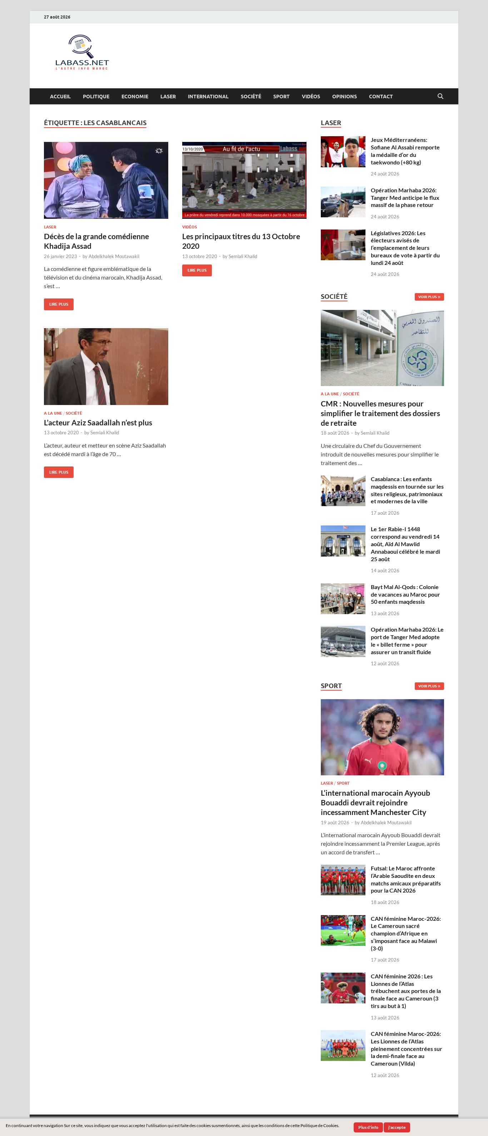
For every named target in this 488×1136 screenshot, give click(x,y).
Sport (281, 96)
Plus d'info (368, 1127)
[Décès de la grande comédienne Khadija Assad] (106, 180)
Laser (168, 96)
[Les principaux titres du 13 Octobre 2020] (244, 180)
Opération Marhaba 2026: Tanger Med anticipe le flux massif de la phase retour (405, 197)
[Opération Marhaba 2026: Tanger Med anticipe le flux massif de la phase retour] (343, 190)
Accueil (60, 96)
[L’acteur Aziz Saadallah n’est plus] (106, 366)
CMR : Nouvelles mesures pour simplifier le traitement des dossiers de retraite (380, 413)
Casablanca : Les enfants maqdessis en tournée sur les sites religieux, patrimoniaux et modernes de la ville (407, 489)
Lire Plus (56, 302)
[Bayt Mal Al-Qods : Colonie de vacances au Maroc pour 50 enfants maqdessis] (343, 587)
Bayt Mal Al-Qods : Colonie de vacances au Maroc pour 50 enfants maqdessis (405, 594)
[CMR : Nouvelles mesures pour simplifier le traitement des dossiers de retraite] (382, 314)
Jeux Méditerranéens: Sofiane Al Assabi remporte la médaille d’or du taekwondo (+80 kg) (405, 150)
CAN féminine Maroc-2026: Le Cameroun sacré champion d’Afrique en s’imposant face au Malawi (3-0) (406, 933)
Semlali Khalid (243, 256)
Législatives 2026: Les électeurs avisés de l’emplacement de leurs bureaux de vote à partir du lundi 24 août (405, 247)
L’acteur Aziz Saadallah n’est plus (98, 422)
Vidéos (311, 96)
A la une (53, 413)
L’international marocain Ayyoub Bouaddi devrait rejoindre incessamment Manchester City (375, 802)
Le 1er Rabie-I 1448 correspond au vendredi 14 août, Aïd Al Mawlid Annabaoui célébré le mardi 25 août (405, 543)
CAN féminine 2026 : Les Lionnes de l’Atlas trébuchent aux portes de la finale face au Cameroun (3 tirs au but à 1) (406, 991)
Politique (96, 96)
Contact (381, 96)
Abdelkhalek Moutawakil (114, 256)
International (208, 96)
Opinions (344, 96)
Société (251, 96)
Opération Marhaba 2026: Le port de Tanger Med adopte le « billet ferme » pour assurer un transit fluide (407, 640)
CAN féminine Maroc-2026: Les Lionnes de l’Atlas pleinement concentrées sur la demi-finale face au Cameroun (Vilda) (406, 1048)
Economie (134, 96)
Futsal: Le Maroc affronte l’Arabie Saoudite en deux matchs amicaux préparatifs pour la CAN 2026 (406, 879)
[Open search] (440, 96)
